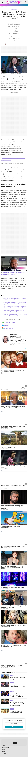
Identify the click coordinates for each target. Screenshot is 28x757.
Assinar (14, 726)
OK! (15, 742)
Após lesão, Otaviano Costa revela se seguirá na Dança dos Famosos (14, 311)
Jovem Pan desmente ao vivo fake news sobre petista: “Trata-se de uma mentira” (17, 695)
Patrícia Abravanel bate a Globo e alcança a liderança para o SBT (15, 299)
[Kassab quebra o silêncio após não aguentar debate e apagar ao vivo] (5, 684)
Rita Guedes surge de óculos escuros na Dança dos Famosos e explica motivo (15, 307)
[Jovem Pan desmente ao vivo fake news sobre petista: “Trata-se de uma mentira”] (5, 693)
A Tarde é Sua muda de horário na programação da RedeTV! (17, 678)
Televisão (5, 6)
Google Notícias (8, 328)
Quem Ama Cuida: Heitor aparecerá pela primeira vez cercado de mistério (15, 303)
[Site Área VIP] (14, 2)
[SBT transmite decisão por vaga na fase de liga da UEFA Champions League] (5, 701)
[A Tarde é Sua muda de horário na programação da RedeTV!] (5, 676)
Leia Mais (10, 742)
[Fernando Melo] (6, 44)
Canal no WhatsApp (9, 322)
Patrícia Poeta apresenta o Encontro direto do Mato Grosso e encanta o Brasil (15, 315)
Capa (2, 6)
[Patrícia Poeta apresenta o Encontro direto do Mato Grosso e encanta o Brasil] (5, 710)
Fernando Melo (11, 44)
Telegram (6, 325)
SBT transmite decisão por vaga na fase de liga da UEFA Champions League (17, 704)
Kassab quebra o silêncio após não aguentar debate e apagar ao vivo (17, 686)
